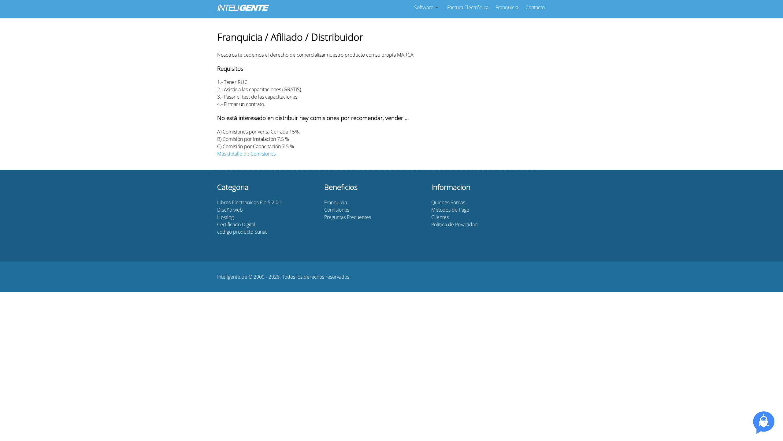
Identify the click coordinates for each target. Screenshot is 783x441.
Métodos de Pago (450, 209)
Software (423, 7)
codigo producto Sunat (242, 231)
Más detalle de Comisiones (246, 153)
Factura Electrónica (467, 7)
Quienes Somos (448, 202)
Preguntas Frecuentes (347, 217)
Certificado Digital (236, 224)
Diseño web (230, 209)
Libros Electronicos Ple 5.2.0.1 (249, 202)
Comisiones (336, 209)
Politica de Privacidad (454, 224)
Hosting (225, 217)
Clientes (440, 217)
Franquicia (506, 7)
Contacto (535, 7)
